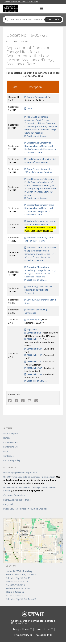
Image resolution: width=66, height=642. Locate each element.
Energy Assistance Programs (17, 499)
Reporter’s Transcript (36, 96)
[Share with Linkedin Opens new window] (29, 400)
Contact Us (8, 455)
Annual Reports (10, 433)
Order (29, 108)
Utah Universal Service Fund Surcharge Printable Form (31, 479)
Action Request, (34, 319)
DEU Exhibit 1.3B (34, 355)
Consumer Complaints (14, 495)
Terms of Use (43, 629)
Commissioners (10, 442)
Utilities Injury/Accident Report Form (20, 472)
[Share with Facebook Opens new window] (16, 400)
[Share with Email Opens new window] (36, 400)
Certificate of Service (36, 136)
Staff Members (10, 446)
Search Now (53, 19)
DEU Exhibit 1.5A (34, 367)
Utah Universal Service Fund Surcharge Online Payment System (29, 489)
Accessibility (44, 635)
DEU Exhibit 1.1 (33, 332)
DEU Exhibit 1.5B (34, 374)
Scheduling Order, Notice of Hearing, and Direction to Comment (39, 289)
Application (31, 329)
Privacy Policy (23, 635)
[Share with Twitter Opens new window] (10, 400)
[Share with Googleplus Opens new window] (23, 400)
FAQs (5, 451)
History (6, 437)
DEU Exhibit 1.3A (34, 348)
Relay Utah (8, 504)
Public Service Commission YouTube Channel (25, 508)
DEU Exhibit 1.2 (33, 339)
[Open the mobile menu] (42, 8)
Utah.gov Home (21, 629)
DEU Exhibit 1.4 (33, 361)
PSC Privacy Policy (11, 460)
